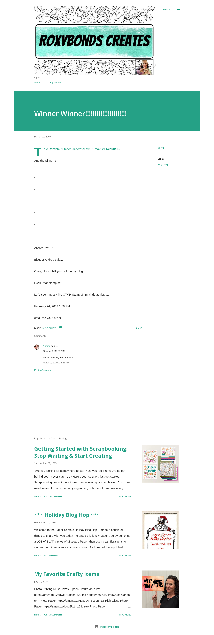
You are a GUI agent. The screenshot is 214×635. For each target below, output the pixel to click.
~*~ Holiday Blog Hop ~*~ (67, 514)
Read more (125, 496)
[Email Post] (60, 328)
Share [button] (161, 147)
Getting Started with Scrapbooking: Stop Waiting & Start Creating (81, 452)
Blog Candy (163, 164)
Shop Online (54, 82)
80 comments (51, 555)
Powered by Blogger (108, 626)
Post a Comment (42, 370)
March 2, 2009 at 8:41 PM (56, 362)
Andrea (47, 346)
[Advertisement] (83, 400)
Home (37, 82)
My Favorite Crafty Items (66, 573)
